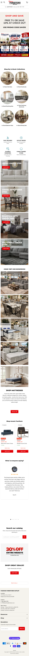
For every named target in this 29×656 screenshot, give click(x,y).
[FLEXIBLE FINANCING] (8, 152)
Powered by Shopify (14, 653)
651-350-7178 (5, 601)
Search (14, 650)
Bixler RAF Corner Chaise (7, 443)
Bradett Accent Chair (22, 443)
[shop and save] (14, 45)
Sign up (22, 628)
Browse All (14, 411)
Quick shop (7, 448)
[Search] (24, 537)
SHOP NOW (14, 573)
